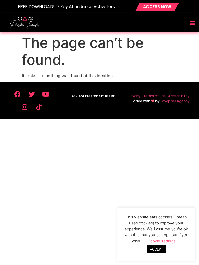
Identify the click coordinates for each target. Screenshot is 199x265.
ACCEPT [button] (156, 249)
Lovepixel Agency (175, 101)
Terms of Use (154, 95)
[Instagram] (24, 106)
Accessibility (179, 95)
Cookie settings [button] (161, 241)
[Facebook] (17, 93)
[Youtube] (45, 93)
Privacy (134, 95)
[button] (192, 22)
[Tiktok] (38, 106)
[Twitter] (31, 93)
